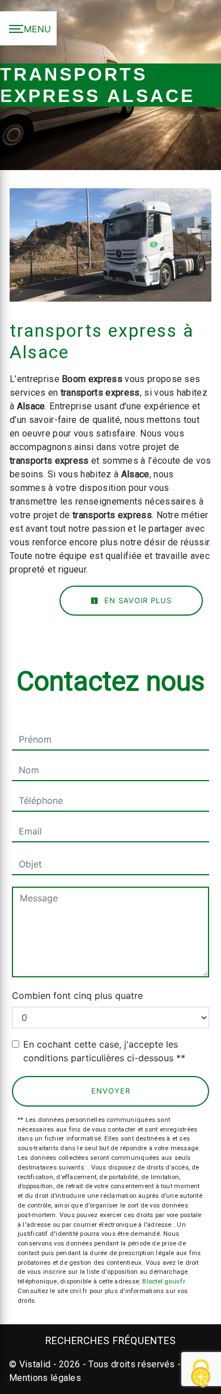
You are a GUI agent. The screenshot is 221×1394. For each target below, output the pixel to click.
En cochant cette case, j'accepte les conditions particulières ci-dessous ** (104, 1051)
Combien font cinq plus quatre (77, 995)
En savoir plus (136, 600)
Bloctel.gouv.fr (163, 1281)
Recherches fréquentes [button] (110, 1340)
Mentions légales (45, 1377)
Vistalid (35, 1364)
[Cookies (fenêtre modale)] (201, 1374)
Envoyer (110, 1090)
